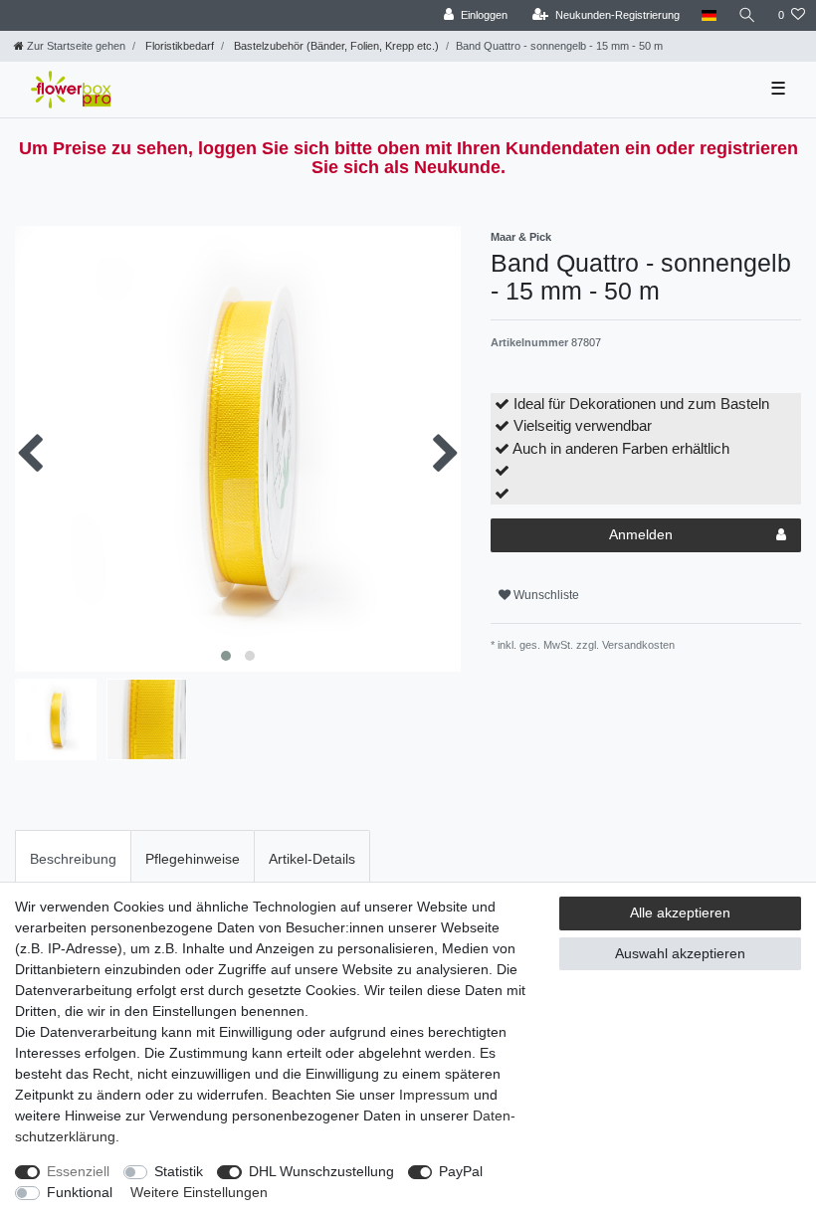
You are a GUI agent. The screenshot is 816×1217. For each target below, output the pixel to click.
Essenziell (78, 1171)
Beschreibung (73, 859)
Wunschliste (544, 595)
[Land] (709, 15)
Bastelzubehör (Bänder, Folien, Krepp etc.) (335, 46)
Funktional (79, 1192)
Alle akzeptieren (680, 912)
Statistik (178, 1171)
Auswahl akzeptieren (680, 953)
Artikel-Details (312, 859)
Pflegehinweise (192, 859)
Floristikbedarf (178, 46)
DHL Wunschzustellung (321, 1171)
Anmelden (641, 534)
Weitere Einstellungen (199, 1192)
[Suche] (747, 15)
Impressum (434, 1095)
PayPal (461, 1171)
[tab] (73, 859)
